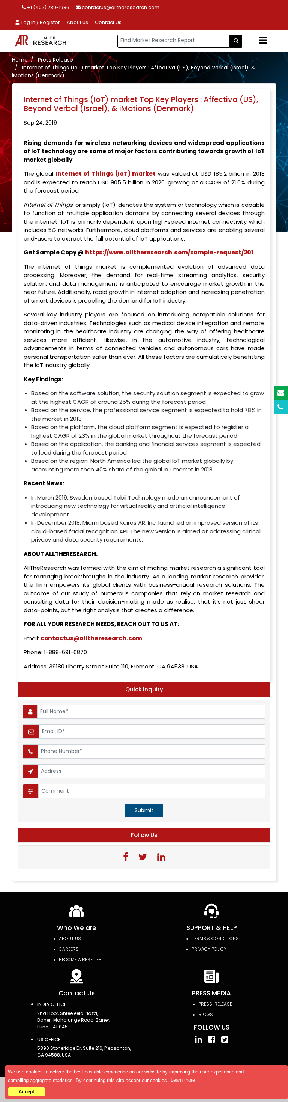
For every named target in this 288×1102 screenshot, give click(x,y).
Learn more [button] (183, 1080)
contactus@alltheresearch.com (120, 7)
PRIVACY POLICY (209, 949)
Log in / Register (40, 22)
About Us (70, 938)
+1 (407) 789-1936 (47, 7)
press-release (215, 1004)
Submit (144, 810)
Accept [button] (26, 1091)
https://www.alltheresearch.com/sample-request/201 (169, 252)
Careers (69, 949)
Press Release (55, 59)
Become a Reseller (80, 959)
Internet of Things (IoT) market (106, 174)
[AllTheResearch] (43, 41)
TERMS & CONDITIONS (215, 938)
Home (20, 59)
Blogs (205, 1014)
